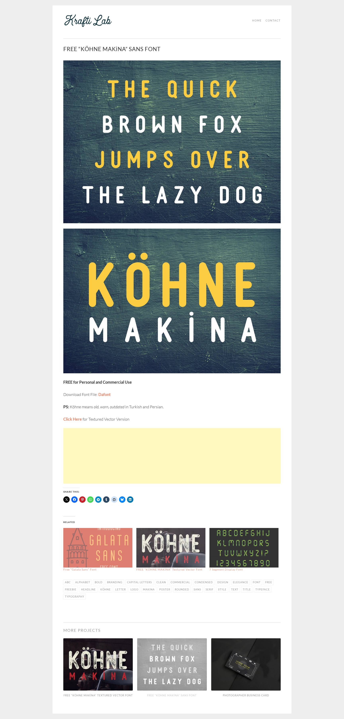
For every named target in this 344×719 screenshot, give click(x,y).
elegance (240, 582)
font (257, 582)
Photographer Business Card (246, 695)
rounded (182, 589)
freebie (70, 589)
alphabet (82, 582)
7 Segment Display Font (226, 569)
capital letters (139, 582)
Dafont (104, 394)
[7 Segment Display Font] (244, 547)
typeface (262, 589)
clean (161, 582)
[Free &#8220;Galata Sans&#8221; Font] (97, 547)
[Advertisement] (172, 456)
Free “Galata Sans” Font (80, 569)
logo (134, 589)
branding (114, 582)
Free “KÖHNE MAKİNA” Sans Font (172, 695)
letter (120, 589)
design (222, 582)
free (268, 582)
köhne (105, 589)
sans (197, 589)
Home (257, 20)
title (247, 589)
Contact (273, 20)
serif (209, 589)
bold (99, 582)
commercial (180, 582)
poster (164, 589)
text (234, 589)
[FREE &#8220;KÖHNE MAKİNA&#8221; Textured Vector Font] (170, 547)
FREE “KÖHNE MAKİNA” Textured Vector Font (169, 569)
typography (74, 596)
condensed (204, 582)
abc (68, 582)
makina (149, 589)
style (222, 589)
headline (88, 589)
